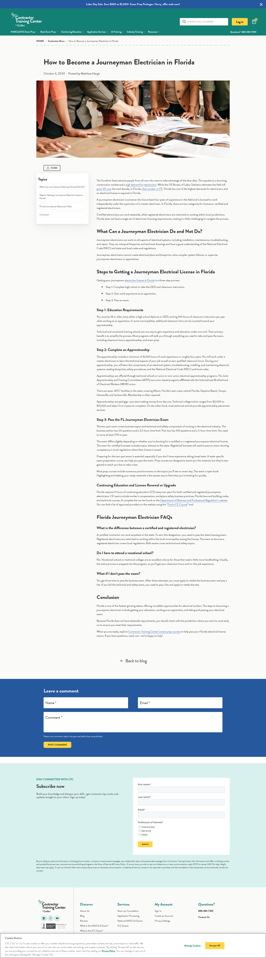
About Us (84, 911)
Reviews (84, 921)
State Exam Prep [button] (48, 31)
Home (40, 41)
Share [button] (54, 168)
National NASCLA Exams (130, 921)
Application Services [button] (96, 31)
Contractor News (56, 41)
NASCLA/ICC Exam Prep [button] (23, 31)
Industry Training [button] (135, 31)
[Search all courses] (184, 21)
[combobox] (206, 22)
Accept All (214, 945)
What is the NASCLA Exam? (94, 926)
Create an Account (164, 916)
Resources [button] (152, 31)
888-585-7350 (249, 32)
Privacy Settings (162, 921)
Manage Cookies (192, 945)
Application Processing (128, 916)
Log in (239, 21)
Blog (82, 916)
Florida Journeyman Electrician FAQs (56, 206)
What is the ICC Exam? (91, 931)
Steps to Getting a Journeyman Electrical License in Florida (61, 196)
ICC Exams (123, 926)
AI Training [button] (116, 31)
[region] (133, 945)
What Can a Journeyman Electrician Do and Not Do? (62, 187)
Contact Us (204, 917)
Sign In (158, 911)
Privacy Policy (108, 951)
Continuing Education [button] (71, 31)
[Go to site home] (52, 905)
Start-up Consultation (128, 911)
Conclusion (44, 214)
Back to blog (136, 660)
